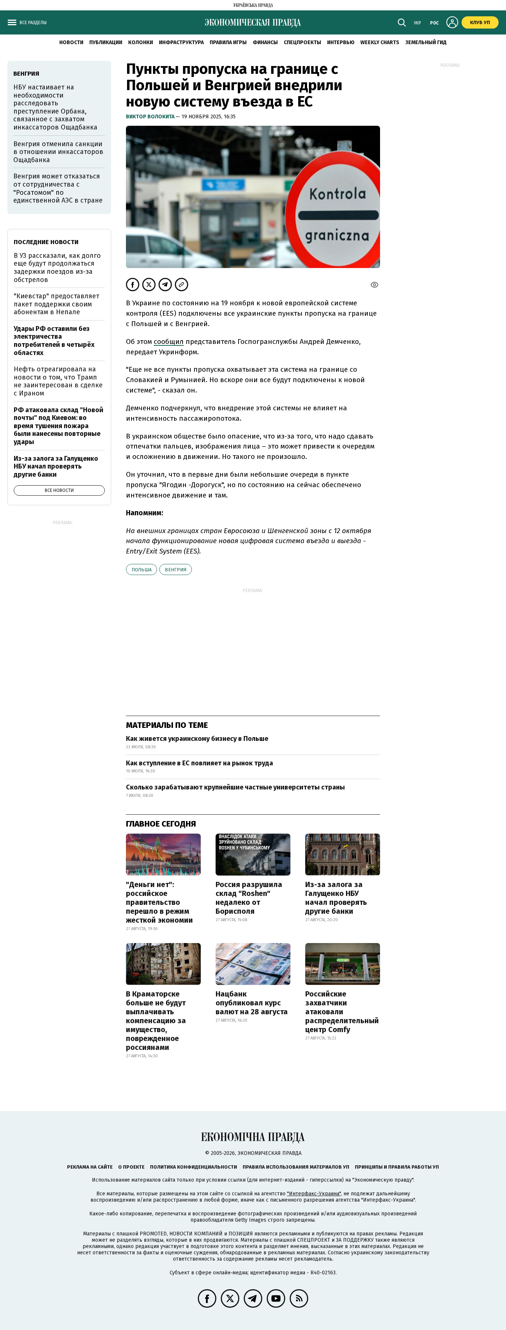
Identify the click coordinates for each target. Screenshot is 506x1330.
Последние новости (46, 242)
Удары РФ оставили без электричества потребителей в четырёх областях (54, 341)
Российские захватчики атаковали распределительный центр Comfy (342, 1011)
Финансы (265, 42)
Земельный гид (426, 42)
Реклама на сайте (90, 1167)
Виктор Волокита (151, 117)
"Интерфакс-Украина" (314, 1194)
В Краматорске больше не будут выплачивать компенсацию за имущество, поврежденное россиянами (156, 1020)
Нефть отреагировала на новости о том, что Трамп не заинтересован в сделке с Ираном (58, 381)
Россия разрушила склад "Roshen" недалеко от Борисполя (249, 898)
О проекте (131, 1167)
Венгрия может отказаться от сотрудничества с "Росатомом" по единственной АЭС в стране (58, 188)
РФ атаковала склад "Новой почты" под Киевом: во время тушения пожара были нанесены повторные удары (58, 426)
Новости (71, 42)
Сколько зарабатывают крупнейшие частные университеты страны (235, 787)
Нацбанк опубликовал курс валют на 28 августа (252, 1002)
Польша (142, 569)
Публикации (105, 42)
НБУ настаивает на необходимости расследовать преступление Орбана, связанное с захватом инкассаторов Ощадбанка (55, 107)
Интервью (340, 42)
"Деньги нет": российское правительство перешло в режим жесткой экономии (159, 902)
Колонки (140, 42)
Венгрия (175, 569)
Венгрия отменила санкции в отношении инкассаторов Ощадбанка (58, 152)
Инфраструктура (181, 42)
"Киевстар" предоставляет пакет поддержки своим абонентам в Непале (56, 304)
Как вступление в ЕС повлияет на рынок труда (199, 763)
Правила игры (228, 42)
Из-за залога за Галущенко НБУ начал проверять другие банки (336, 898)
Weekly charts (379, 42)
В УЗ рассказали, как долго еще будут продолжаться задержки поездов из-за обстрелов (57, 268)
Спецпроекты (302, 42)
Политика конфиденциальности (193, 1167)
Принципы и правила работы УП (397, 1167)
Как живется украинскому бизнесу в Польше (197, 739)
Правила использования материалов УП (296, 1167)
